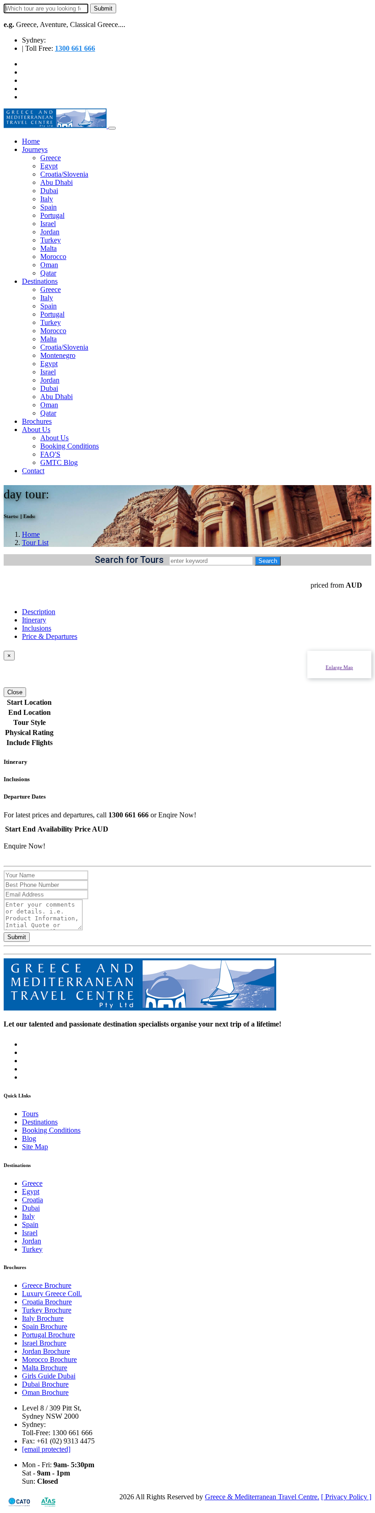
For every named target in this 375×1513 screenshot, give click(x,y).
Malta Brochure (44, 1368)
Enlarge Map (339, 667)
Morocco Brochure (49, 1359)
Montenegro (57, 355)
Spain (48, 207)
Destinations (40, 281)
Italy (46, 199)
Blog (29, 1138)
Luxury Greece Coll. (52, 1293)
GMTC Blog (59, 462)
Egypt (49, 166)
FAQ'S (50, 454)
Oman (49, 265)
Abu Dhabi (56, 182)
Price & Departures (49, 636)
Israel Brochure (44, 1343)
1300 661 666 (75, 48)
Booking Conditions (69, 446)
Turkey (50, 240)
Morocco (53, 256)
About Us (36, 429)
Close (14, 692)
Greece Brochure (46, 1285)
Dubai (49, 191)
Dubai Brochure (45, 1384)
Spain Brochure (44, 1326)
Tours (30, 1114)
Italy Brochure (43, 1318)
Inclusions (36, 628)
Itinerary (34, 620)
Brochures (37, 421)
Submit (16, 937)
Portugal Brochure (48, 1335)
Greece (50, 158)
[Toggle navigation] (112, 128)
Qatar (48, 273)
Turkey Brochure (46, 1310)
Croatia (32, 1200)
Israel (48, 223)
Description (38, 612)
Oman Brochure (45, 1392)
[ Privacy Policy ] (346, 1497)
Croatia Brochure (47, 1302)
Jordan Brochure (46, 1351)
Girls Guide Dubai (48, 1376)
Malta (48, 248)
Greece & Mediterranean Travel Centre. (262, 1497)
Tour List (35, 542)
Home (31, 141)
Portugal (52, 215)
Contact (33, 471)
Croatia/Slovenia (64, 174)
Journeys (35, 149)
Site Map (35, 1147)
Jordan (49, 232)
